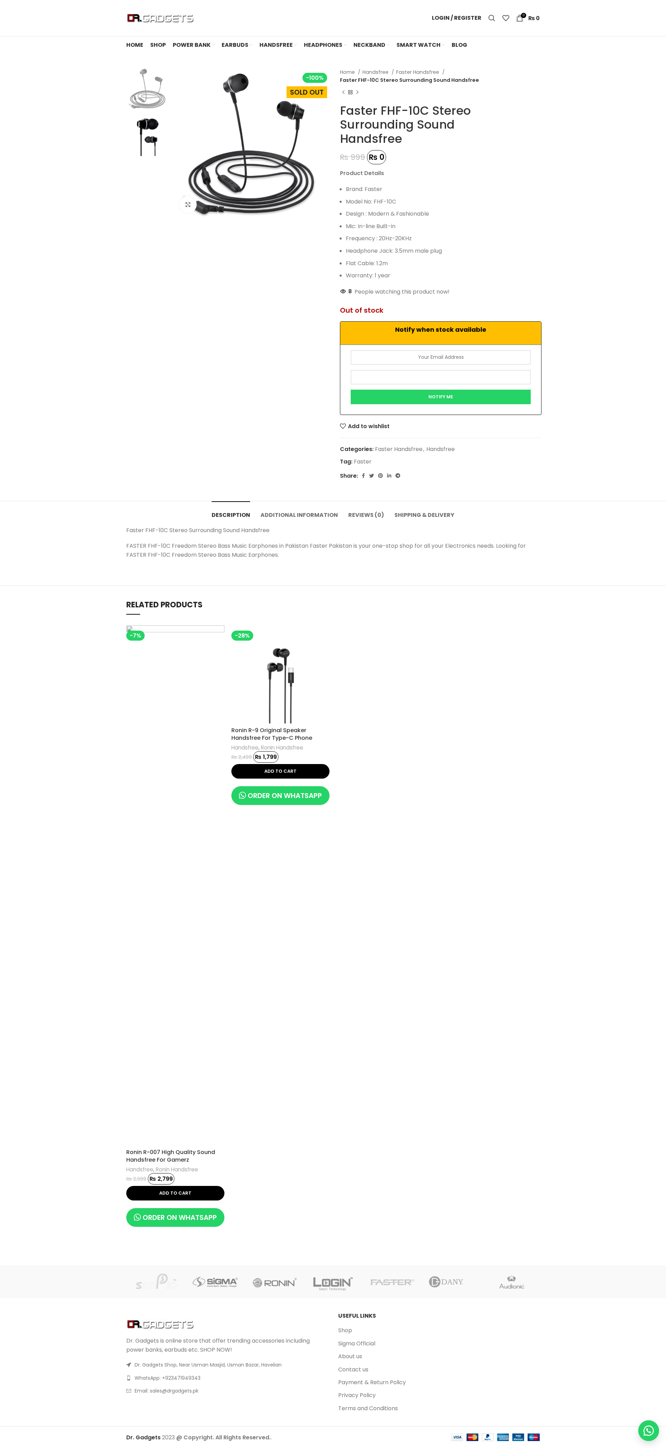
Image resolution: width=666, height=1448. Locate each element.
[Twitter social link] (371, 475)
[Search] (492, 18)
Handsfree (376, 72)
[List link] (227, 1378)
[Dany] (450, 1282)
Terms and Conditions (368, 1408)
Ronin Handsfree (177, 1169)
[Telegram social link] (397, 475)
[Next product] (357, 92)
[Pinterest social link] (380, 475)
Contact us (353, 1369)
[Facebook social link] (363, 475)
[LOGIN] (333, 1281)
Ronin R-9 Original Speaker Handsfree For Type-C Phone (271, 734)
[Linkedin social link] (389, 475)
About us (350, 1356)
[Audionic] (510, 1282)
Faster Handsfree (418, 72)
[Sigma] (214, 1282)
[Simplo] (155, 1282)
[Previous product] (343, 92)
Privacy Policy (357, 1395)
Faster (363, 462)
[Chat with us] (648, 1430)
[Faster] (391, 1282)
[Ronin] (274, 1282)
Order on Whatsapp (180, 1217)
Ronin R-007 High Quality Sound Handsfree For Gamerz (170, 1156)
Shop (345, 1330)
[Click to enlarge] (188, 204)
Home (348, 72)
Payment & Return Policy (372, 1382)
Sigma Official (356, 1343)
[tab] (231, 511)
